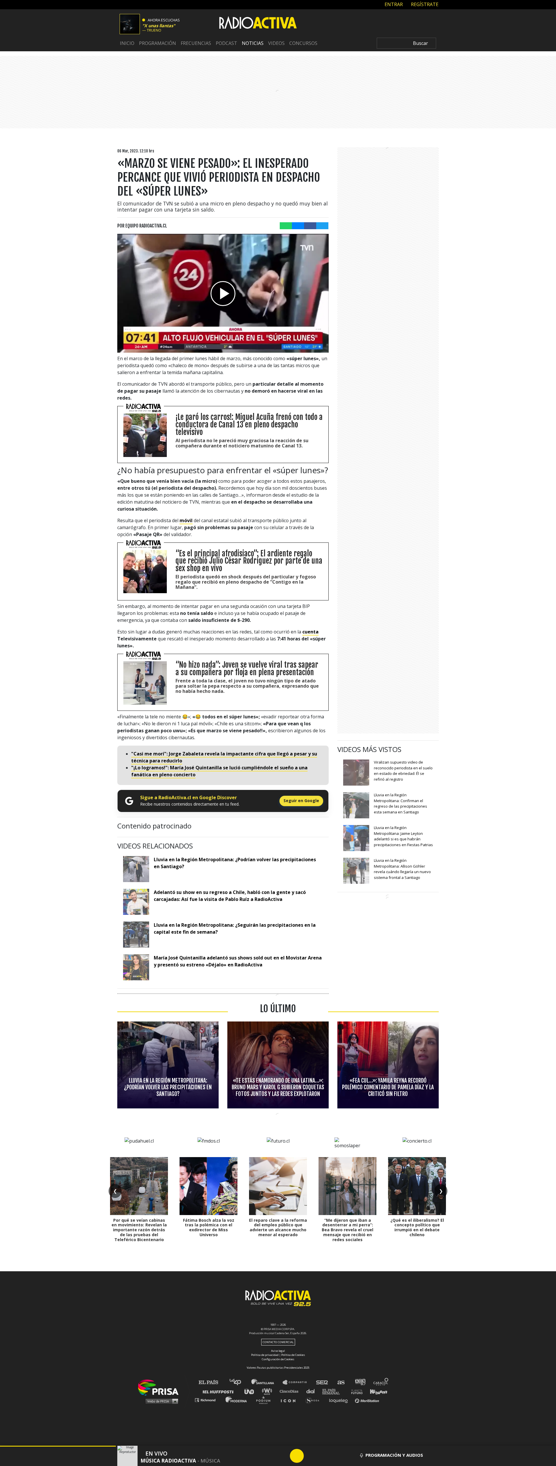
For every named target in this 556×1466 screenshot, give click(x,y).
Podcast (226, 43)
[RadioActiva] (258, 23)
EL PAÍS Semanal (333, 1391)
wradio (268, 1391)
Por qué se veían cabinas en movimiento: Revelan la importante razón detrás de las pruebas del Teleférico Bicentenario (139, 1229)
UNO (251, 1391)
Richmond (208, 1399)
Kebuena (376, 1391)
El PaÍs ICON (290, 1399)
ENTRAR (393, 4)
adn (359, 1382)
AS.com (341, 1382)
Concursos (303, 43)
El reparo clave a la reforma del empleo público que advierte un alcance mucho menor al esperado (278, 1227)
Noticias (253, 43)
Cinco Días (290, 1391)
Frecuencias (196, 43)
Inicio (127, 43)
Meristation (368, 1399)
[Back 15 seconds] (283, 1456)
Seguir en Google (301, 800)
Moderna (237, 1399)
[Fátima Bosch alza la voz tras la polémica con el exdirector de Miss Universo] (208, 1186)
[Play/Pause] (297, 1456)
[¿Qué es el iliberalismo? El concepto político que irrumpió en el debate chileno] (417, 1186)
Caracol (381, 1382)
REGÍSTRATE (424, 4)
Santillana (266, 1382)
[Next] (325, 1456)
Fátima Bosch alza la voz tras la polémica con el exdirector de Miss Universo (208, 1227)
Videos (276, 43)
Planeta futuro (355, 1391)
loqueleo (340, 1399)
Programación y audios (394, 1455)
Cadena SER (322, 1382)
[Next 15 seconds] (311, 1456)
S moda (314, 1399)
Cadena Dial (312, 1391)
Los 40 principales (239, 1382)
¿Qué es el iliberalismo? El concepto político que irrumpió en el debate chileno (417, 1227)
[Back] (269, 1456)
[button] (58, 1446)
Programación (157, 43)
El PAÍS (212, 1382)
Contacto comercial (278, 1342)
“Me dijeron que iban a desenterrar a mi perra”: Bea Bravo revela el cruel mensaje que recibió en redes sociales (347, 1229)
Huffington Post (219, 1391)
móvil (186, 520)
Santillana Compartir (297, 1382)
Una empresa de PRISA (160, 1387)
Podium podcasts (265, 1399)
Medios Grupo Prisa (160, 1401)
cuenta (310, 632)
